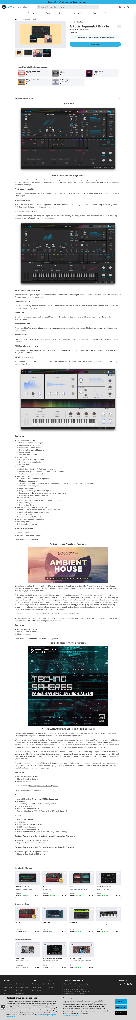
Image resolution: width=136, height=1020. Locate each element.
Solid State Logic (27, 889)
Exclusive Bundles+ (77, 22)
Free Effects (20, 984)
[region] (68, 1007)
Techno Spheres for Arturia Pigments (68, 642)
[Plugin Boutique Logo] (8, 7)
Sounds (6, 993)
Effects (6, 990)
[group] (27, 884)
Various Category (75, 961)
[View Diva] (54, 878)
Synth (19, 19)
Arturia (78, 925)
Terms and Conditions (39, 984)
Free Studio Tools (22, 987)
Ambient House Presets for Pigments (68, 544)
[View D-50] (108, 914)
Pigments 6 (68, 103)
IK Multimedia (86, 961)
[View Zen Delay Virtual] (108, 878)
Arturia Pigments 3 (24, 851)
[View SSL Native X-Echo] (27, 878)
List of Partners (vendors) (71, 1016)
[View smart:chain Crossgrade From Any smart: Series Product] (54, 950)
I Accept (121, 1001)
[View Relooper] (81, 878)
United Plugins (83, 889)
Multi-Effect (73, 889)
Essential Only (120, 1007)
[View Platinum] (27, 950)
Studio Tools (8, 987)
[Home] (16, 19)
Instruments (8, 984)
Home (19, 7)
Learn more (83, 2)
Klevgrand (52, 925)
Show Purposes (121, 1013)
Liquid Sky (105, 889)
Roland (105, 925)
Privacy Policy (36, 987)
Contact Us (51, 984)
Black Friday (20, 993)
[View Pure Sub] (81, 914)
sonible (55, 961)
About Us (51, 987)
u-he (50, 889)
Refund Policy (36, 990)
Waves (28, 961)
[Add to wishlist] (119, 26)
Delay (18, 889)
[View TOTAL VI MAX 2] (81, 950)
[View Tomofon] (54, 914)
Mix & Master (20, 961)
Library (25, 7)
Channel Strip (47, 961)
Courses (19, 990)
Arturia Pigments (24, 840)
